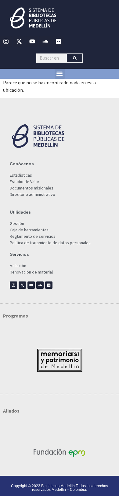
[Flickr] (58, 41)
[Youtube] (32, 41)
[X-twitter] (19, 41)
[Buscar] (74, 58)
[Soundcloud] (45, 41)
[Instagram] (6, 41)
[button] (60, 74)
